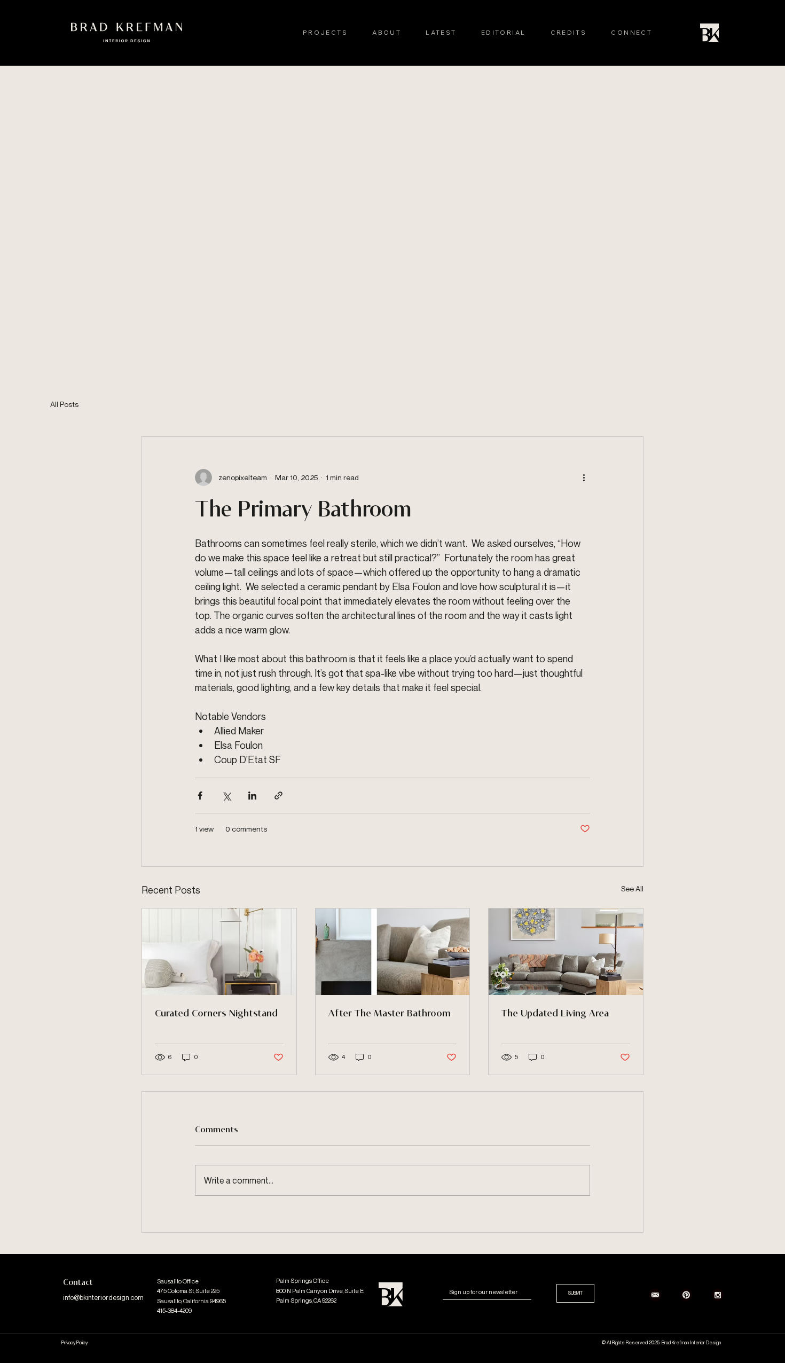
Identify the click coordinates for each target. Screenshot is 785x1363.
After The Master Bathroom (389, 1014)
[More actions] (583, 477)
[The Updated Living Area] (566, 951)
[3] (686, 1294)
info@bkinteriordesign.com (103, 1298)
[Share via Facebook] (200, 795)
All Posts (64, 404)
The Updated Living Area (555, 1014)
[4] (717, 1294)
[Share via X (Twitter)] (226, 795)
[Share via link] (278, 795)
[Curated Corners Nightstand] (219, 951)
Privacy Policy (74, 1342)
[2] (655, 1294)
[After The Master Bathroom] (393, 951)
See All (632, 888)
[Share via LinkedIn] (252, 795)
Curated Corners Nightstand (216, 1014)
